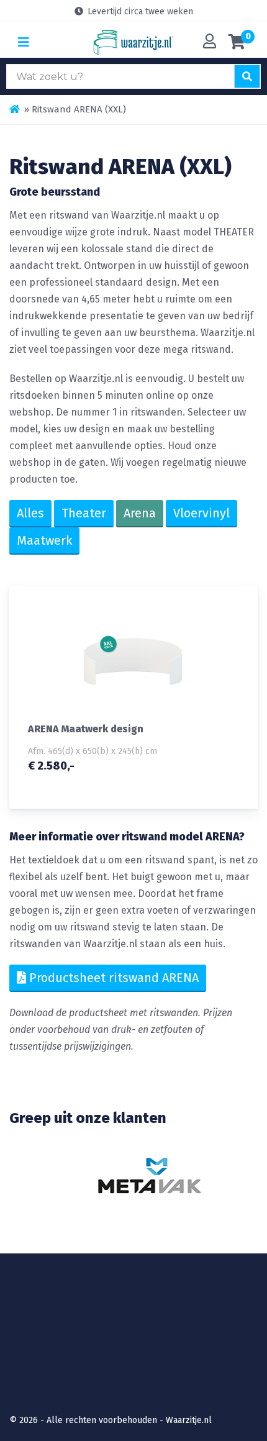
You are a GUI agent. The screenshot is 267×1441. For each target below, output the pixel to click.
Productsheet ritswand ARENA (112, 977)
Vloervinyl (201, 513)
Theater (83, 513)
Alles (30, 513)
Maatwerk (44, 540)
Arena (140, 513)
